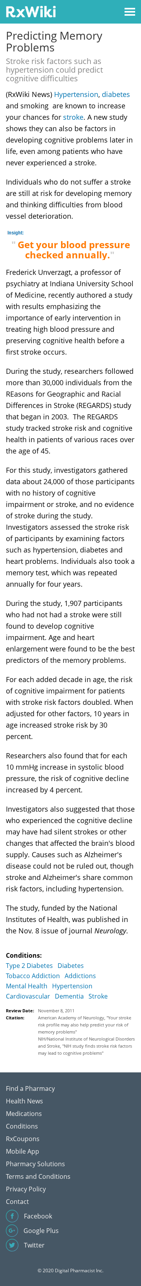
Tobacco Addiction (33, 975)
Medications (24, 1113)
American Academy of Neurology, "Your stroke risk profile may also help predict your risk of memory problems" (84, 1025)
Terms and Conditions (38, 1176)
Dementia (69, 996)
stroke (73, 117)
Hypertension (76, 94)
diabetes (116, 94)
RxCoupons (23, 1138)
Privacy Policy (26, 1189)
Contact (17, 1201)
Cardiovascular (28, 996)
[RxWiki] (31, 11)
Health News (24, 1101)
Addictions (80, 975)
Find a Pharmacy (30, 1088)
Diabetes (71, 965)
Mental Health (26, 986)
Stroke (98, 996)
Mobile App (22, 1151)
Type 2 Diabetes (29, 965)
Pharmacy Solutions (35, 1164)
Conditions (22, 1126)
